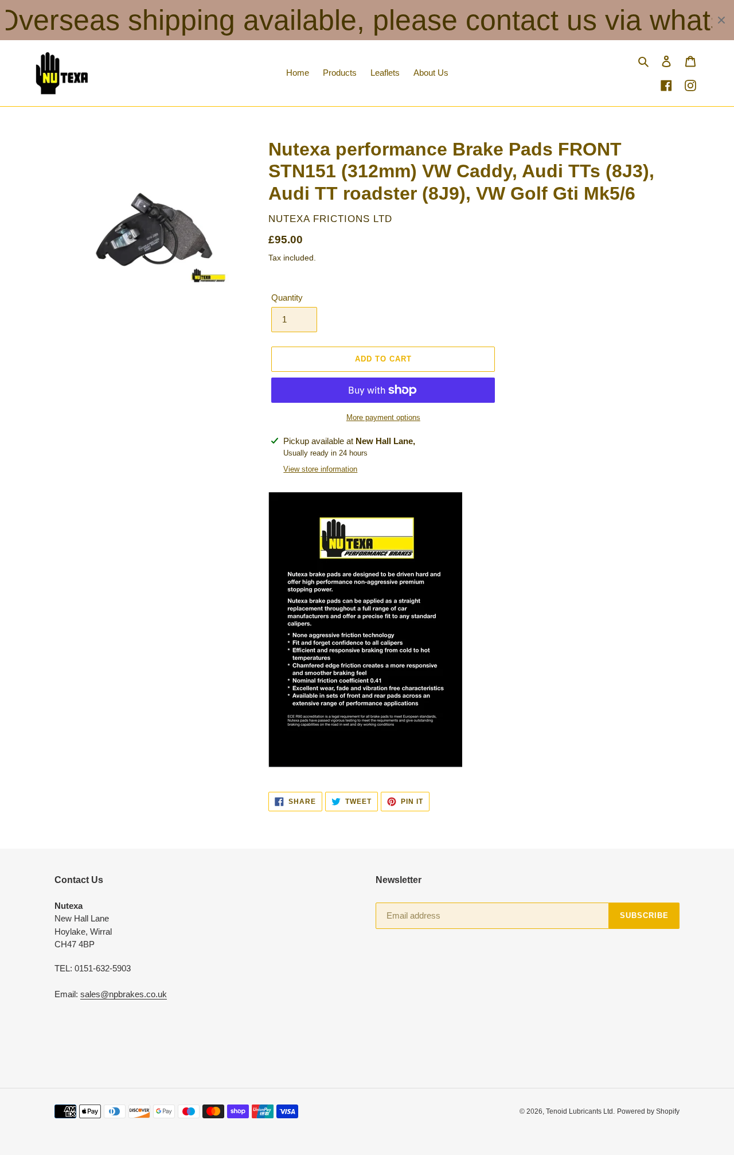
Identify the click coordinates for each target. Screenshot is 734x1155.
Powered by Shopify (648, 1111)
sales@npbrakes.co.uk (123, 994)
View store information (320, 469)
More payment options (383, 417)
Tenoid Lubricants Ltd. (580, 1111)
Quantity (287, 297)
